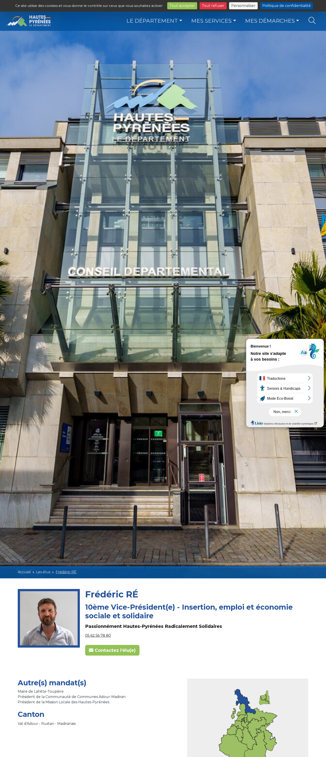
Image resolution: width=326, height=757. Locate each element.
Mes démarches (270, 20)
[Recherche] (312, 20)
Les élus (43, 572)
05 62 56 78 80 (98, 635)
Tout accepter (182, 6)
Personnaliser (243, 6)
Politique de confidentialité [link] (286, 6)
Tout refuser (213, 6)
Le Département (152, 20)
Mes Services (211, 20)
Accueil (24, 572)
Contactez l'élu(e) (114, 650)
